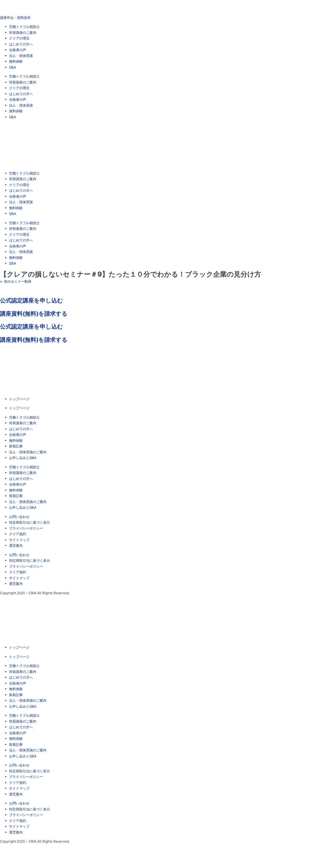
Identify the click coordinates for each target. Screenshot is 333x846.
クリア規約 (17, 534)
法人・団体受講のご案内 (27, 452)
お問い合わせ (19, 517)
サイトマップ (19, 540)
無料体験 (16, 61)
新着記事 (16, 446)
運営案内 (16, 545)
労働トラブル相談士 (24, 27)
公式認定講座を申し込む (31, 300)
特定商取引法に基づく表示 (29, 522)
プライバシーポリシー (26, 528)
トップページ (19, 399)
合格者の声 (17, 50)
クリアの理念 (19, 38)
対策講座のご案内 (22, 32)
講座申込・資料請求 (15, 17)
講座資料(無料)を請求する (34, 313)
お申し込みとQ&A (22, 458)
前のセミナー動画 (15, 281)
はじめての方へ (21, 44)
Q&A (12, 67)
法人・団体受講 (21, 56)
